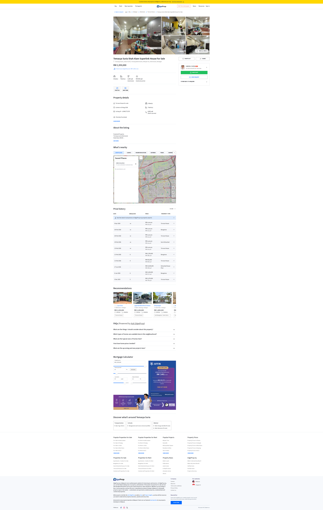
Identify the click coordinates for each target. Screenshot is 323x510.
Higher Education (141, 153)
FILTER (171, 209)
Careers (173, 481)
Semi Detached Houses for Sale (121, 466)
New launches (129, 6)
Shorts (164, 473)
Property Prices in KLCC (193, 450)
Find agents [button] (138, 6)
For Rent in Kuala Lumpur (144, 440)
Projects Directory (192, 471)
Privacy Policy (174, 488)
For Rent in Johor (142, 445)
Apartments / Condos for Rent (145, 461)
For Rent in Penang (143, 443)
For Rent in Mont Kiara (143, 448)
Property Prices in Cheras (193, 440)
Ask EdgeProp (137, 323)
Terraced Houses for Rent (144, 468)
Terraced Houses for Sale (119, 468)
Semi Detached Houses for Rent (146, 466)
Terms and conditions (176, 486)
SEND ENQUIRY (195, 77)
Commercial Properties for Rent (146, 471)
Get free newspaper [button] (183, 6)
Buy (130, 12)
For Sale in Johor (117, 445)
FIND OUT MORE (162, 387)
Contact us (173, 490)
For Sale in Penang (118, 443)
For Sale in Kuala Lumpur (119, 440)
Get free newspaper (177, 2)
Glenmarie (142, 12)
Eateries (153, 153)
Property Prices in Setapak (194, 443)
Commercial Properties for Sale (121, 471)
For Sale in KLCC (117, 450)
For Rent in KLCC (142, 450)
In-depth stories (167, 468)
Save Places (118, 153)
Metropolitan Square (168, 445)
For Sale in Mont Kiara (118, 448)
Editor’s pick (166, 461)
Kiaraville (165, 443)
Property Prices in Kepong (194, 448)
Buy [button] (116, 6)
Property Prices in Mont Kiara (194, 445)
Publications (166, 463)
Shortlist (188, 59)
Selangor (135, 12)
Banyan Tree (166, 440)
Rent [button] (120, 6)
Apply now (126, 408)
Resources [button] (201, 6)
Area (141, 495)
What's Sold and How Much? (194, 461)
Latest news (166, 466)
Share (204, 59)
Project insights (148, 495)
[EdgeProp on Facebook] (121, 507)
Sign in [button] (208, 6)
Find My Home (190, 468)
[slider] (145, 366)
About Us (173, 484)
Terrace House (151, 12)
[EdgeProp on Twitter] (127, 507)
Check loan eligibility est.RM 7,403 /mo (127, 69)
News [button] (194, 6)
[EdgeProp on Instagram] (124, 507)
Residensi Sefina (167, 448)
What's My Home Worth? (193, 463)
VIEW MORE (116, 453)
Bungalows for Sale (118, 463)
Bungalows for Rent (143, 463)
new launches (153, 500)
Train (162, 153)
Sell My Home (190, 466)
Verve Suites (166, 450)
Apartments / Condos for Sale (120, 461)
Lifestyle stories (167, 471)
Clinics (129, 153)
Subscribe (176, 502)
